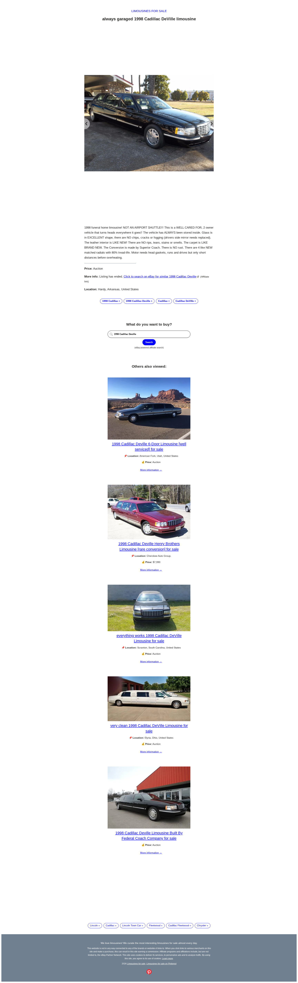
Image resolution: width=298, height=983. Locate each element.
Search (149, 342)
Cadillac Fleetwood (178, 925)
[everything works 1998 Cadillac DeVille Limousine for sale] (149, 630)
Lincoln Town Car (131, 925)
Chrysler (201, 925)
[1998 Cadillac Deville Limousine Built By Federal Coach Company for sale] (149, 827)
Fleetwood (154, 925)
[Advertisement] (149, 49)
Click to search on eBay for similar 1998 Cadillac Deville (160, 276)
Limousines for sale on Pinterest (161, 963)
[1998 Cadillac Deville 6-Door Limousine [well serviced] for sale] (149, 438)
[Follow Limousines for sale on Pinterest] (149, 973)
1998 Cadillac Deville (138, 301)
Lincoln (94, 925)
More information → (151, 469)
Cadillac (163, 301)
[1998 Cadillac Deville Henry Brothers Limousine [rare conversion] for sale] (149, 538)
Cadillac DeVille (185, 301)
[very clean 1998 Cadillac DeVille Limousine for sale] (149, 720)
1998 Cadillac (110, 301)
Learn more (167, 958)
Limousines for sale (149, 11)
